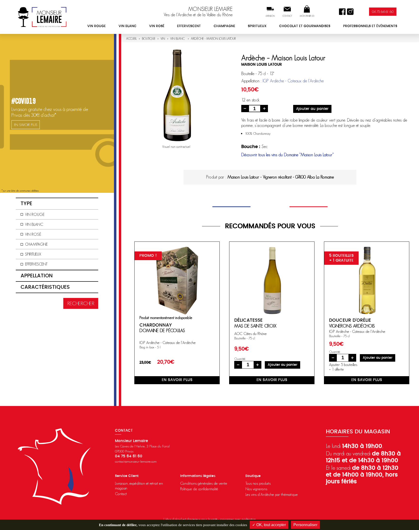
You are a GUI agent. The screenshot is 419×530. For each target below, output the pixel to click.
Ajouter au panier (312, 109)
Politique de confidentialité (199, 489)
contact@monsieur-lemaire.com (136, 461)
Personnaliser (305, 525)
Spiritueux (257, 26)
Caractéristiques (45, 287)
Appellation (37, 275)
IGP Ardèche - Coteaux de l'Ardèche (293, 80)
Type (26, 203)
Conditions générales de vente (203, 483)
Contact (287, 16)
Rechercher (80, 303)
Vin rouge (96, 26)
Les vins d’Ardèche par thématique (271, 494)
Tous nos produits (258, 483)
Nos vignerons (256, 489)
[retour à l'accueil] (42, 16)
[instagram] (350, 11)
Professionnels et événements (370, 26)
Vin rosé (156, 26)
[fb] (342, 11)
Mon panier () (307, 16)
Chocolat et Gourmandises (304, 26)
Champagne (224, 26)
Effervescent (189, 26)
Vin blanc (128, 26)
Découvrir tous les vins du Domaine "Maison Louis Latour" (287, 154)
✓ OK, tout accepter (269, 525)
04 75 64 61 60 (383, 11)
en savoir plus (177, 380)
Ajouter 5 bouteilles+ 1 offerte (343, 366)
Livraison (270, 16)
